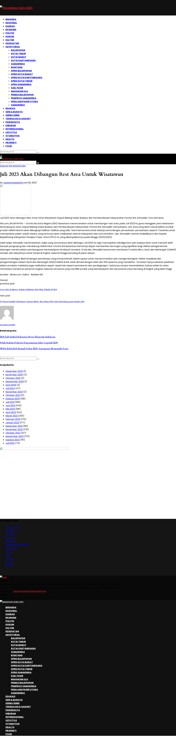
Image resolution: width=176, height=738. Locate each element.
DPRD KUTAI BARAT (22, 74)
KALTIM (10, 40)
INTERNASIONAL (15, 129)
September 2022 (15, 436)
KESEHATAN (12, 43)
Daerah (4, 166)
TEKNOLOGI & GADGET (18, 118)
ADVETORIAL (13, 46)
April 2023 (11, 412)
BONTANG (17, 67)
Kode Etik (10, 541)
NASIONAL (11, 22)
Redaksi (10, 531)
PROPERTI (11, 142)
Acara (9, 561)
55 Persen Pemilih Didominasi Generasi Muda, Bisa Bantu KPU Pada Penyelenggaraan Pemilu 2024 (42, 301)
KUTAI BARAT (18, 57)
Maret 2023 (12, 415)
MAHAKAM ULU (19, 91)
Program (10, 537)
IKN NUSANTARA (17, 166)
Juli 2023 (10, 402)
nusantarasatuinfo (13, 182)
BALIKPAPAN (18, 50)
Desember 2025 (14, 371)
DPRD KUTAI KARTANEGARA (26, 77)
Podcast (10, 558)
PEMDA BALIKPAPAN (22, 94)
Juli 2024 (10, 388)
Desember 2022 (14, 426)
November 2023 (14, 391)
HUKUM (10, 36)
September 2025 (15, 381)
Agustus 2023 (13, 398)
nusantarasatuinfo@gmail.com (29, 591)
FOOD (9, 146)
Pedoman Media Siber (17, 544)
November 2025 (14, 374)
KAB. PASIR (17, 87)
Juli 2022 (10, 443)
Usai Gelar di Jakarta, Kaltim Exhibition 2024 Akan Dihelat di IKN (28, 289)
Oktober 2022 (13, 432)
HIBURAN (11, 125)
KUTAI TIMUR (18, 53)
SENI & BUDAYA (14, 111)
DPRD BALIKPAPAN (21, 70)
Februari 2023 (13, 419)
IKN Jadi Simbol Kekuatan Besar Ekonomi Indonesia (27, 336)
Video (9, 551)
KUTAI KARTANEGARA (23, 60)
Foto (8, 555)
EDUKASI (10, 108)
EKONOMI (11, 29)
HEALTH (10, 139)
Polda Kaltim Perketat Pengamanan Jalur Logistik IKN (29, 342)
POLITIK (10, 33)
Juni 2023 (10, 405)
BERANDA (11, 19)
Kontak (9, 565)
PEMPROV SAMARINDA (23, 98)
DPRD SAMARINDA (21, 84)
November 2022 (14, 429)
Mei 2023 (10, 409)
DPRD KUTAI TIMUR (21, 81)
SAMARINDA (18, 63)
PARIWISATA (13, 122)
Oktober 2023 (13, 395)
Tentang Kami (13, 527)
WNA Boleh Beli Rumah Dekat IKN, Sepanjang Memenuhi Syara (34, 348)
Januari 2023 (12, 422)
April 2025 (11, 385)
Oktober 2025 (13, 378)
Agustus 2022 (13, 439)
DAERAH (10, 26)
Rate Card (11, 548)
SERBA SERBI (13, 115)
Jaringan (10, 534)
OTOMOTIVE (13, 135)
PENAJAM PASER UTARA (24, 101)
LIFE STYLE (11, 132)
